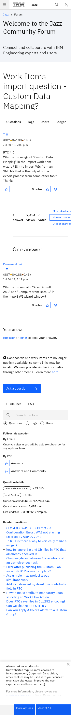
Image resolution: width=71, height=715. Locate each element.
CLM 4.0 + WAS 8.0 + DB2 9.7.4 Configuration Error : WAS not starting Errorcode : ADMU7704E (33, 532)
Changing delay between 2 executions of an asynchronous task (35, 560)
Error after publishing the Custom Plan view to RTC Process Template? (33, 569)
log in (23, 338)
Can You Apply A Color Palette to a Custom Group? (36, 612)
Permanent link (12, 264)
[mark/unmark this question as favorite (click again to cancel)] (6, 189)
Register (9, 338)
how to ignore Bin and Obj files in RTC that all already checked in (36, 552)
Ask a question (16, 388)
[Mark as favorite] (6, 189)
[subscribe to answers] (6, 463)
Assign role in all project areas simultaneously (27, 577)
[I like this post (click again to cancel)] (47, 189)
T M (5, 134)
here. (55, 372)
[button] (68, 664)
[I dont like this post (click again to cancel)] (55, 189)
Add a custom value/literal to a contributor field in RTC (36, 586)
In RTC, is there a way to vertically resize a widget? (36, 543)
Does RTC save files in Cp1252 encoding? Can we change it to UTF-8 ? (35, 603)
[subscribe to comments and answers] (6, 471)
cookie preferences (18, 695)
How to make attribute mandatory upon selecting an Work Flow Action (34, 595)
